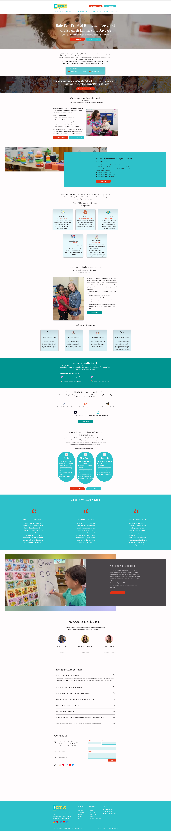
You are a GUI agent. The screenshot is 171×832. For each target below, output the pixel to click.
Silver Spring (85, 458)
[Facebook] (66, 764)
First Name (90, 740)
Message (90, 751)
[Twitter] (73, 764)
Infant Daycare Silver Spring (86, 469)
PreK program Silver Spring (86, 478)
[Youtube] (70, 764)
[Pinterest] (63, 764)
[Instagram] (60, 764)
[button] (59, 11)
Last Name (104, 740)
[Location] (69, 72)
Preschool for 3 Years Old (85, 476)
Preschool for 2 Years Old (85, 474)
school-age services (93, 197)
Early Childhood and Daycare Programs (85, 204)
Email (89, 746)
